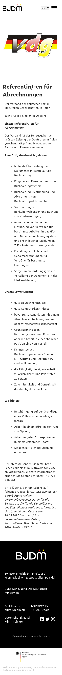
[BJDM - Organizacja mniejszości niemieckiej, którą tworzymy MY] (12, 7)
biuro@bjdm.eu (15, 610)
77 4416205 (12, 606)
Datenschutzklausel (17, 617)
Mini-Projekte (14, 621)
